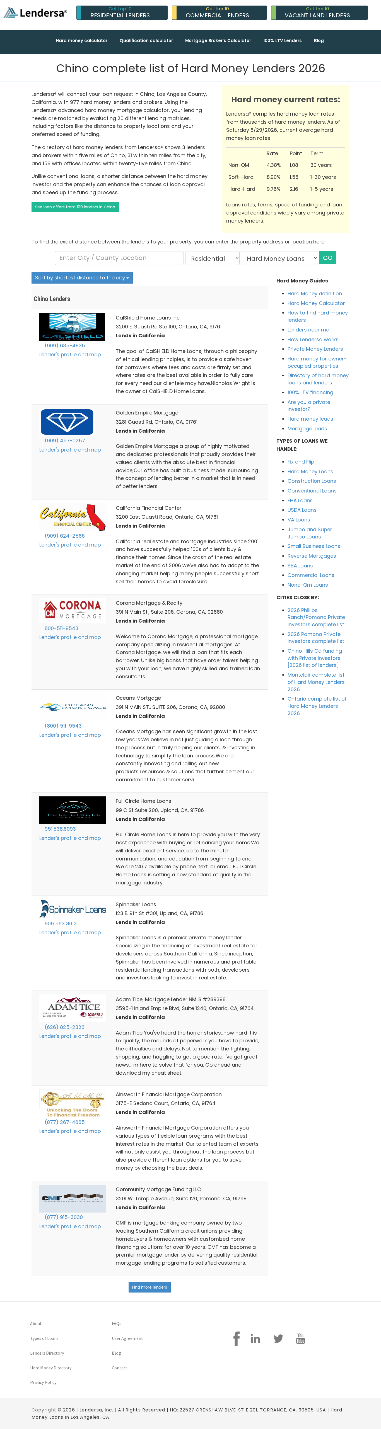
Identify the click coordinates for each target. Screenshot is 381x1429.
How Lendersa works (313, 339)
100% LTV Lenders (282, 40)
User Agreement (127, 1338)
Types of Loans (44, 1338)
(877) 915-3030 (63, 1217)
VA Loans (299, 519)
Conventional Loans (312, 490)
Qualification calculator (146, 40)
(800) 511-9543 (62, 725)
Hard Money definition (315, 293)
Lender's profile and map (70, 354)
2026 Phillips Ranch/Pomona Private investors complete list (316, 617)
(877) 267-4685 (64, 1122)
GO (327, 257)
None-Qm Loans (308, 584)
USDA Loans (302, 509)
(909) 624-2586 (64, 535)
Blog (319, 40)
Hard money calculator (81, 40)
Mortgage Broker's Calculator (218, 40)
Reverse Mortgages (312, 555)
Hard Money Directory (50, 1368)
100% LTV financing (310, 392)
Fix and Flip (301, 461)
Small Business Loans (314, 546)
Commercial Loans (311, 575)
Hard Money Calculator (316, 303)
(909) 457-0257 (64, 440)
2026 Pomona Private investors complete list (316, 638)
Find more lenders (149, 1287)
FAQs (116, 1323)
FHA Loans (300, 500)
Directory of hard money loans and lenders (318, 379)
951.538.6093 (59, 828)
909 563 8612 (60, 923)
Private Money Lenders (315, 348)
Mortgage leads (307, 428)
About (36, 1323)
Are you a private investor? (309, 406)
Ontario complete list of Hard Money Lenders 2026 (317, 705)
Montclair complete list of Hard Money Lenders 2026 (316, 681)
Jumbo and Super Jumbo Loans (310, 533)
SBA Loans (300, 565)
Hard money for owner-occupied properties (317, 362)
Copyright (44, 1410)
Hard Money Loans (310, 471)
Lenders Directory (47, 1353)
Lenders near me (308, 329)
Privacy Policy (43, 1382)
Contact (119, 1368)
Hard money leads (310, 418)
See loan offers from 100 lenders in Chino (75, 207)
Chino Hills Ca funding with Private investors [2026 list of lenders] (315, 658)
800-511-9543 (60, 628)
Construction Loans (312, 480)
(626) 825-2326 (64, 1027)
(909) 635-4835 (64, 345)
